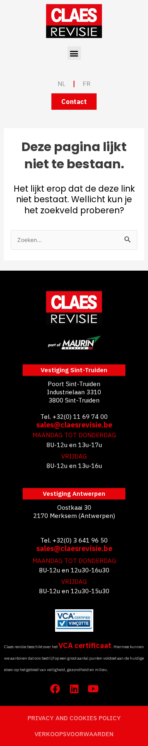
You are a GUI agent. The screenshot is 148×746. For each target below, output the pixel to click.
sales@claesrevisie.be (74, 425)
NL (61, 84)
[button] (74, 53)
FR (86, 84)
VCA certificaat (84, 645)
